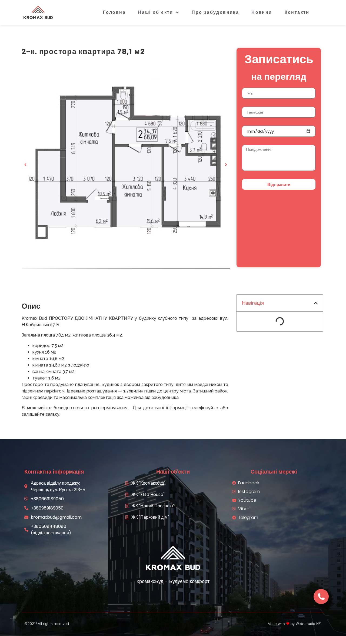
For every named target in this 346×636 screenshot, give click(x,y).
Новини (261, 12)
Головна (114, 12)
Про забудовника (215, 12)
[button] (25, 164)
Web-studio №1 (309, 623)
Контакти (297, 12)
